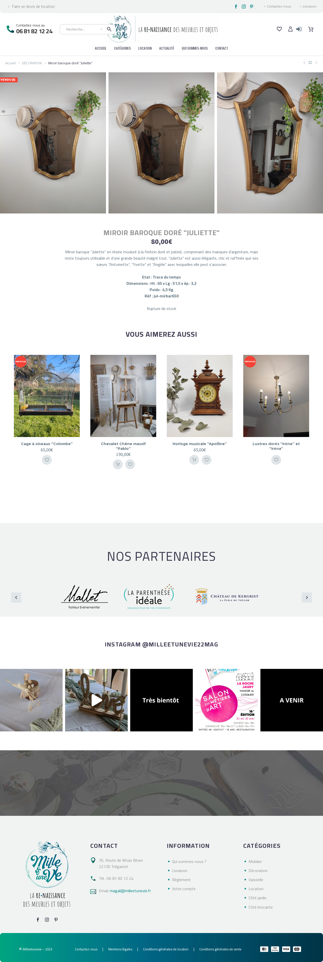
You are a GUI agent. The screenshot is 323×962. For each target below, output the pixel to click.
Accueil (10, 63)
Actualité (166, 48)
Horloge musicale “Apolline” (200, 444)
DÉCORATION (32, 63)
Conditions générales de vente (220, 949)
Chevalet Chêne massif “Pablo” (123, 446)
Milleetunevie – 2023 (37, 949)
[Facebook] (236, 7)
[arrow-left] (16, 597)
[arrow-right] (307, 597)
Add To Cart (118, 464)
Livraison (309, 6)
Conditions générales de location (166, 949)
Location (145, 48)
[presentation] (6, 143)
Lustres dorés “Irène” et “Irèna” (276, 446)
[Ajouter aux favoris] (47, 460)
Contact (221, 48)
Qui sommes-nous (195, 48)
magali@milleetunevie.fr (130, 890)
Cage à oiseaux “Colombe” (47, 444)
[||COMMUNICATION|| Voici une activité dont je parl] (96, 700)
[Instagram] (244, 7)
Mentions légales (120, 949)
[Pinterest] (252, 7)
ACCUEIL (100, 48)
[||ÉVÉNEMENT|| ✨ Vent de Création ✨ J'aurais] (226, 700)
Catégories (122, 48)
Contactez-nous (279, 6)
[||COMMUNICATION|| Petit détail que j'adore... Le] (31, 700)
